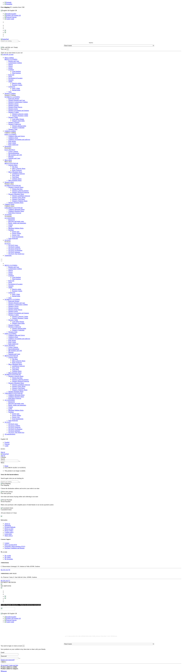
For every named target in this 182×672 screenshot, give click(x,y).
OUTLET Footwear (14, 248)
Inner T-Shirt (16, 88)
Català (12, 19)
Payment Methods (10, 527)
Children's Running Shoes (16, 211)
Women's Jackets (13, 105)
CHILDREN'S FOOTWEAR (14, 208)
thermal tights (16, 90)
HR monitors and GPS (15, 155)
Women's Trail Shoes (18, 199)
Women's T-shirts (13, 112)
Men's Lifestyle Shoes (18, 168)
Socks (10, 76)
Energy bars (15, 231)
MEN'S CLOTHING (11, 59)
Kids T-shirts (12, 143)
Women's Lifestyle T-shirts (20, 114)
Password (4, 656)
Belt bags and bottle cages (16, 221)
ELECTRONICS (10, 150)
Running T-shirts (17, 85)
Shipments (8, 525)
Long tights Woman (18, 119)
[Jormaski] (8, 2)
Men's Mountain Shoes (15, 172)
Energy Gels (16, 235)
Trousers (10, 80)
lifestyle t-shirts (16, 83)
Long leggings (16, 71)
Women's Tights (13, 117)
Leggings (11, 69)
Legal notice (8, 534)
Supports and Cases (14, 158)
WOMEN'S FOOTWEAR (13, 185)
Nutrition (11, 230)
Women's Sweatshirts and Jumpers (18, 110)
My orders (8, 557)
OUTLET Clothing (14, 247)
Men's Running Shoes (15, 180)
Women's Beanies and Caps (16, 100)
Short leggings (16, 73)
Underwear (11, 86)
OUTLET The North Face (16, 254)
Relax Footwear (17, 170)
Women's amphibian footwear (21, 196)
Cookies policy (9, 532)
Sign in (3, 452)
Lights (10, 226)
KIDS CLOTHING (10, 134)
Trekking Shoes (17, 179)
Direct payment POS (11, 545)
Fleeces (10, 64)
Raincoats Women (13, 98)
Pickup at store (9, 529)
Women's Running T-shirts (20, 115)
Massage (11, 156)
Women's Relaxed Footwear (20, 192)
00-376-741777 (5, 580)
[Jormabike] (8, 4)
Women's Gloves (13, 103)
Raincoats (11, 75)
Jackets (10, 68)
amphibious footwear (18, 173)
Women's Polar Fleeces (15, 107)
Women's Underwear (14, 124)
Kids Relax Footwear (14, 213)
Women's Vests (12, 129)
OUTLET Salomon (14, 252)
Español (13, 13)
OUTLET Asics (13, 245)
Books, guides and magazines (17, 223)
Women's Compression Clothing (18, 102)
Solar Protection (13, 238)
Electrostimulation (13, 153)
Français (13, 17)
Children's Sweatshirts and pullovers (19, 139)
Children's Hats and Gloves (16, 136)
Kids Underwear (13, 144)
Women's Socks (13, 109)
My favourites (9, 559)
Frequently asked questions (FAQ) (15, 546)
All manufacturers (10, 434)
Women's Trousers (13, 122)
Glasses (10, 225)
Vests (9, 92)
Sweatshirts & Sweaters (15, 78)
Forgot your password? (8, 660)
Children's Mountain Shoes (16, 209)
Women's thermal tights (19, 126)
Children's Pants (13, 138)
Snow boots (15, 175)
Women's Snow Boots (18, 197)
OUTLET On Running (15, 250)
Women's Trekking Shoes (19, 201)
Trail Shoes (15, 177)
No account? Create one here (9, 665)
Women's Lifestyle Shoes (15, 187)
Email (2, 652)
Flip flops (15, 167)
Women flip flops (17, 189)
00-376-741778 (5, 570)
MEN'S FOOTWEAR (11, 163)
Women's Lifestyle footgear (20, 190)
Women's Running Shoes (15, 202)
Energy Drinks (16, 233)
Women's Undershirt (18, 127)
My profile (8, 555)
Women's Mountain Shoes (16, 194)
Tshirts (10, 81)
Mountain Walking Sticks (16, 228)
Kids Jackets (12, 141)
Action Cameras (13, 151)
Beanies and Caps (13, 61)
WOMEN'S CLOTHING (12, 97)
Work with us (9, 535)
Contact (7, 543)
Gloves (10, 66)
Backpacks (11, 219)
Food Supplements (17, 237)
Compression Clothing (15, 63)
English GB (17, 15)
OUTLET (8, 243)
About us (7, 523)
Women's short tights (18, 121)
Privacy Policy (9, 530)
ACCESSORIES (10, 218)
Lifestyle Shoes (13, 165)
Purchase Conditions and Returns (14, 548)
